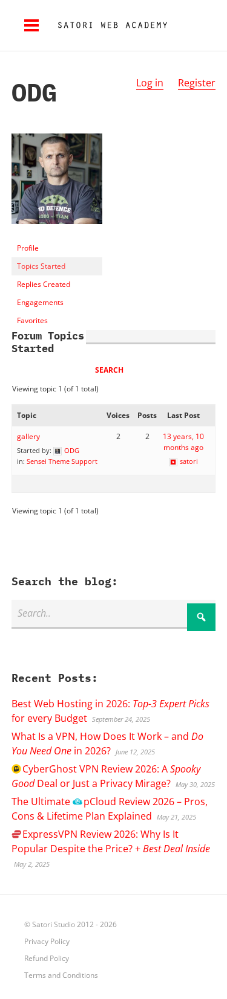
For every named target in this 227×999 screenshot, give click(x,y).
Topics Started (41, 266)
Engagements (40, 302)
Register (196, 82)
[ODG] (57, 233)
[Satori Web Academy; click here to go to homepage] (107, 25)
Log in (149, 82)
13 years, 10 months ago (183, 441)
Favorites (32, 320)
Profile (28, 248)
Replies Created (43, 284)
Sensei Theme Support (62, 461)
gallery (28, 436)
